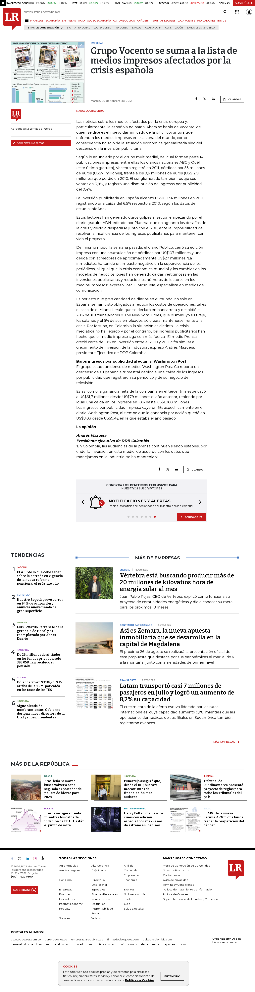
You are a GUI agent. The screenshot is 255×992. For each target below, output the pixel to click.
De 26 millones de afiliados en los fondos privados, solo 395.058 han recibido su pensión (39, 660)
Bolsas (21, 677)
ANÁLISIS (143, 20)
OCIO (81, 20)
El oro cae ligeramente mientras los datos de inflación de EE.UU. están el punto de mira (64, 819)
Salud (207, 808)
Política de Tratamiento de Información (188, 889)
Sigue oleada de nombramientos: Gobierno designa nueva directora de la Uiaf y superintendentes (41, 711)
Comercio (23, 594)
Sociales (64, 918)
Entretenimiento (135, 808)
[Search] (225, 12)
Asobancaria (153, 27)
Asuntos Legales (69, 870)
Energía (22, 622)
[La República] (12, 19)
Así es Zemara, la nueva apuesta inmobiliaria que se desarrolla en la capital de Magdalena (170, 637)
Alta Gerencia (100, 865)
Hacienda (23, 650)
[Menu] (27, 20)
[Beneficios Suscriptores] (237, 12)
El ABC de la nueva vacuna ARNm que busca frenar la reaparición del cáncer (224, 819)
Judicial (209, 776)
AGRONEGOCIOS (124, 20)
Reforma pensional (77, 27)
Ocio (127, 903)
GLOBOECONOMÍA (99, 20)
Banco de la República (201, 27)
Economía (130, 879)
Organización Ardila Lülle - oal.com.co (226, 940)
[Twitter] (204, 99)
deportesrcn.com (174, 944)
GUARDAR (234, 99)
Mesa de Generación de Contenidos (186, 865)
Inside (127, 899)
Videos (95, 918)
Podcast (64, 908)
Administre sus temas (30, 142)
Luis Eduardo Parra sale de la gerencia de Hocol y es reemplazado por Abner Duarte (40, 633)
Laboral (22, 567)
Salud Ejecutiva (134, 908)
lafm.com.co (129, 944)
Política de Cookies (139, 980)
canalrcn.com (62, 944)
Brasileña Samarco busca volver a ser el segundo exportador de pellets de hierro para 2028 (63, 789)
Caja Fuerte (99, 870)
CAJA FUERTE (186, 20)
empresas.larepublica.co (87, 939)
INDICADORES (206, 20)
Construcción (174, 27)
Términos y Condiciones (178, 884)
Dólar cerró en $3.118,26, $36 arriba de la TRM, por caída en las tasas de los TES (39, 686)
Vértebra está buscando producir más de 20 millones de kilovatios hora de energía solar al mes (177, 582)
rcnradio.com (83, 944)
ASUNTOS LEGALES (163, 20)
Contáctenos (171, 875)
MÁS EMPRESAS (224, 741)
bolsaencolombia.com (157, 939)
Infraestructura (100, 899)
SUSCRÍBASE (244, 3)
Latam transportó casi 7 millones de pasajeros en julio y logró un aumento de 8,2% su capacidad (177, 692)
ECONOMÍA (52, 20)
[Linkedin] (213, 99)
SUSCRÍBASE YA (191, 517)
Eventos (129, 889)
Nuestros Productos (176, 870)
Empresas (65, 889)
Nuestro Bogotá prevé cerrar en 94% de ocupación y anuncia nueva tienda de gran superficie (40, 605)
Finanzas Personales (104, 894)
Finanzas (64, 894)
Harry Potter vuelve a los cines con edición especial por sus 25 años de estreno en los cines (143, 819)
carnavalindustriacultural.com (30, 944)
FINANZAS (36, 20)
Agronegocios (68, 865)
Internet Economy (70, 903)
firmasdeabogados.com (123, 939)
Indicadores (67, 899)
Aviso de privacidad (175, 879)
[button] (81, 502)
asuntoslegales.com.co (26, 939)
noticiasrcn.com (106, 944)
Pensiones (121, 27)
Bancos (136, 27)
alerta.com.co (150, 944)
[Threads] (44, 859)
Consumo (65, 879)
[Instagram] (36, 859)
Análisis (128, 865)
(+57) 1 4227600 (22, 876)
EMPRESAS (69, 20)
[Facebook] (196, 99)
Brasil (48, 776)
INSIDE (221, 20)
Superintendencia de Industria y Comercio (190, 899)
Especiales (98, 889)
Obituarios (98, 903)
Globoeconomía (134, 894)
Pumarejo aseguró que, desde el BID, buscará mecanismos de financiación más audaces (142, 789)
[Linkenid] (29, 859)
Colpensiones (102, 27)
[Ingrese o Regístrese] (249, 12)
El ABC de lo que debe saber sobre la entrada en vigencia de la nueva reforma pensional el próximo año (40, 578)
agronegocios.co (56, 939)
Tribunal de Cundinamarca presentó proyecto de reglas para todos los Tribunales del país (223, 789)
